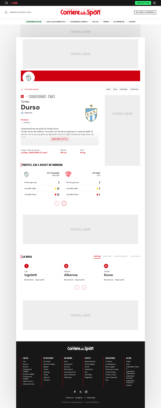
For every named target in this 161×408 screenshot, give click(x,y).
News (109, 89)
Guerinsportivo (70, 372)
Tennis (106, 22)
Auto (66, 361)
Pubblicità (89, 369)
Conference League (27, 378)
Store (87, 367)
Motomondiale (49, 364)
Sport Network (70, 375)
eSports (46, 377)
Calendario (124, 89)
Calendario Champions (130, 372)
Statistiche (134, 89)
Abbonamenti (90, 361)
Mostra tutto (59, 139)
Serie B (25, 367)
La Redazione (110, 364)
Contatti (108, 361)
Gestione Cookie (111, 369)
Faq (106, 380)
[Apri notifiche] (6, 12)
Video (128, 361)
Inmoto (67, 367)
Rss (86, 372)
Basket (46, 367)
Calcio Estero (28, 381)
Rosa (115, 89)
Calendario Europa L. (130, 377)
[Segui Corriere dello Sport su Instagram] (86, 391)
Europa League (28, 374)
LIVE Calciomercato (56, 22)
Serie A (25, 364)
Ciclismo (46, 380)
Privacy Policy (110, 375)
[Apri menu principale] (6, 3)
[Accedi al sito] (154, 3)
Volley (45, 375)
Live (15, 3)
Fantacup (68, 377)
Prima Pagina (90, 364)
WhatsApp (91, 398)
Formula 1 (47, 361)
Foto (128, 364)
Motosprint (68, 369)
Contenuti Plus (33, 22)
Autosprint (68, 364)
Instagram (79, 398)
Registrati (88, 377)
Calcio (95, 22)
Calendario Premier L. (130, 382)
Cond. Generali (111, 377)
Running (46, 372)
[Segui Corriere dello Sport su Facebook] (74, 391)
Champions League (27, 370)
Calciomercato (28, 384)
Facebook (69, 398)
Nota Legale (110, 367)
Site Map (88, 375)
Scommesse (118, 22)
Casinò (132, 22)
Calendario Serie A (79, 22)
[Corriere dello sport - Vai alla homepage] (80, 12)
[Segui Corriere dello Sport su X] (80, 391)
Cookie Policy (110, 372)
